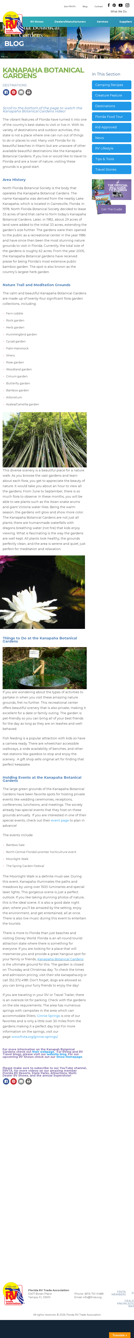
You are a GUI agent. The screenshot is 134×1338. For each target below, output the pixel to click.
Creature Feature (108, 95)
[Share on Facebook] (6, 92)
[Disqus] (45, 1134)
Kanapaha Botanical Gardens (61, 959)
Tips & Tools (104, 159)
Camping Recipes (109, 85)
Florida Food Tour (109, 117)
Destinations (15, 85)
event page (60, 820)
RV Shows (36, 21)
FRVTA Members (118, 1293)
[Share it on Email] (21, 92)
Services (102, 21)
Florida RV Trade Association (14, 22)
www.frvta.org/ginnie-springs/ (34, 1037)
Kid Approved (106, 127)
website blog (56, 1054)
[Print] (28, 92)
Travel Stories (105, 169)
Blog (85, 6)
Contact (99, 6)
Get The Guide (111, 209)
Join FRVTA (70, 6)
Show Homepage (69, 1057)
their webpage (43, 1051)
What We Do (119, 11)
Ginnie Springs (48, 1016)
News (99, 138)
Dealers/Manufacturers (70, 21)
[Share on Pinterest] (13, 92)
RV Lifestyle (104, 148)
